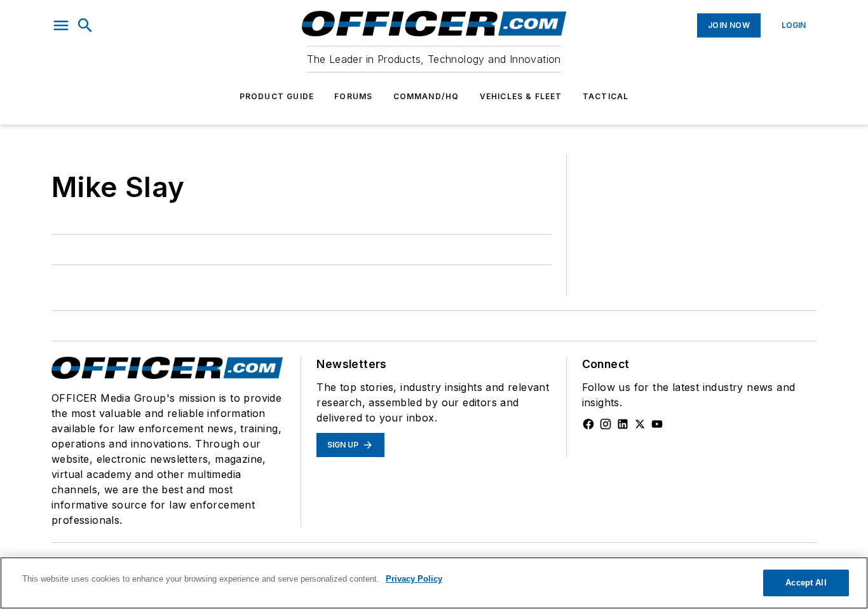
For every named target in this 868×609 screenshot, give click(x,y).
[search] (85, 25)
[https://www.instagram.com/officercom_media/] (605, 424)
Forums (353, 96)
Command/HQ (426, 96)
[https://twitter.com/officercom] (640, 424)
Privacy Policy (414, 579)
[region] (434, 583)
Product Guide (277, 96)
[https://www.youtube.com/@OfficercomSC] (657, 424)
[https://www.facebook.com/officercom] (588, 424)
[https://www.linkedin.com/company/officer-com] (622, 424)
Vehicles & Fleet (521, 96)
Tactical (606, 96)
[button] (61, 25)
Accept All (805, 582)
